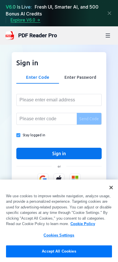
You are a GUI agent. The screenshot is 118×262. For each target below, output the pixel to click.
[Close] (109, 13)
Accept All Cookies (59, 251)
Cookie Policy (82, 224)
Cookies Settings (59, 235)
